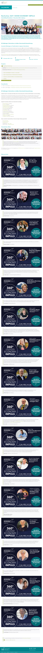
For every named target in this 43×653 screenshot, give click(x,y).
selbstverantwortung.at (19, 421)
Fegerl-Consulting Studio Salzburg (8, 114)
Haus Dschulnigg (5, 108)
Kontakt (2, 652)
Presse (5, 652)
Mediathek (8, 652)
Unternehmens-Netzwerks (27, 638)
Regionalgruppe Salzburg (15, 67)
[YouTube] (34, 648)
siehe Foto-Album (16, 141)
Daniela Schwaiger (6, 121)
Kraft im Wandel (12, 422)
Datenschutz (12, 652)
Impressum (15, 652)
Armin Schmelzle (14, 69)
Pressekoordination (37, 148)
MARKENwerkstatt (11, 124)
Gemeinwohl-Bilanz (6, 54)
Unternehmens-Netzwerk (24, 67)
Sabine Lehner (8, 67)
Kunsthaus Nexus (5, 110)
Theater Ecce (5, 115)
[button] (21, 66)
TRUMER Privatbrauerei (6, 116)
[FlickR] (21, 128)
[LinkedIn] (29, 648)
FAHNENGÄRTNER (6, 106)
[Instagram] (31, 648)
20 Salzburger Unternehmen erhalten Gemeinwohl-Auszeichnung (21, 85)
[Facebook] (33, 648)
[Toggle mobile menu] (41, 1)
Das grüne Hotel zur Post (7, 105)
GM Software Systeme (6, 107)
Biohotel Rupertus (6, 103)
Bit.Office (4, 104)
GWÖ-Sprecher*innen (21, 148)
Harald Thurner (5, 122)
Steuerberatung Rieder (6, 112)
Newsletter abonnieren (32, 649)
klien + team (10, 123)
